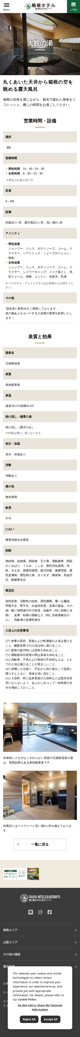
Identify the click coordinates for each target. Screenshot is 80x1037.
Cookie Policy (27, 999)
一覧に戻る (40, 844)
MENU (6, 9)
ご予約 (73, 9)
